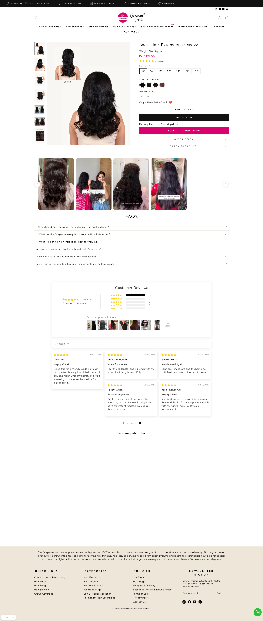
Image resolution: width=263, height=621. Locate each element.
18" (160, 71)
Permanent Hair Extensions (99, 597)
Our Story (138, 577)
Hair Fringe (40, 585)
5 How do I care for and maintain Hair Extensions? (66, 256)
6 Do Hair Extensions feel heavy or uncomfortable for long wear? (75, 263)
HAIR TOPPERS (74, 26)
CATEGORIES (96, 571)
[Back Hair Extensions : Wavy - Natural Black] (55, 526)
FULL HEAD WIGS (98, 26)
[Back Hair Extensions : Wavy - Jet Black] (52, 526)
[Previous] (37, 184)
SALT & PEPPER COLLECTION (157, 26)
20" (169, 71)
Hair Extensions (93, 577)
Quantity (146, 91)
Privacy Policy (141, 597)
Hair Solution (41, 589)
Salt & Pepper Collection (98, 593)
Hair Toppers (91, 581)
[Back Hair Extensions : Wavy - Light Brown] (63, 526)
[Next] (225, 184)
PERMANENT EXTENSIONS (193, 26)
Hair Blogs (139, 581)
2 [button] (127, 423)
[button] (147, 61)
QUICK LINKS (46, 571)
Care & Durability (184, 146)
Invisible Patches (93, 585)
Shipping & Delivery (144, 585)
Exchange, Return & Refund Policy (152, 589)
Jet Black (142, 85)
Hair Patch (40, 581)
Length (144, 66)
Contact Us (139, 601)
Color (149, 79)
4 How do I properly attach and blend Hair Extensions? (69, 249)
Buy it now (184, 117)
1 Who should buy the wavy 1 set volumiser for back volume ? (72, 226)
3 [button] (132, 423)
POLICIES (142, 571)
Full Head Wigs (92, 589)
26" (196, 71)
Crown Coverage (43, 593)
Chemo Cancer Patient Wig (49, 577)
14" (143, 71)
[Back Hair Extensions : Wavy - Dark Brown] (59, 526)
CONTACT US (131, 31)
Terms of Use (140, 593)
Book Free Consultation (184, 130)
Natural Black (149, 85)
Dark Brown (155, 85)
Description (184, 139)
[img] (61, 355)
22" (178, 71)
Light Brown (162, 85)
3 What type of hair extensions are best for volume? (67, 241)
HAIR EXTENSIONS (49, 26)
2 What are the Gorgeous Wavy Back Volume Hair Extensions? (73, 234)
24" (187, 71)
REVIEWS (219, 26)
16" (151, 71)
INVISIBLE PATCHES (123, 26)
